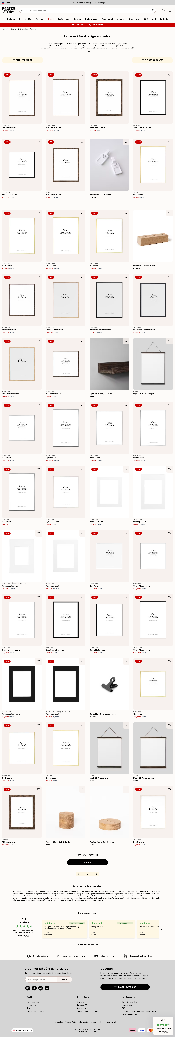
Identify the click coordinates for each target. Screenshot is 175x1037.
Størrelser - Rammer (28, 29)
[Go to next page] (96, 874)
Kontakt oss (127, 1005)
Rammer (14, 29)
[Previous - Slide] (39, 929)
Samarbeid (81, 1008)
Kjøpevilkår (58, 1022)
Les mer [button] (87, 51)
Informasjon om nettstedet (90, 1022)
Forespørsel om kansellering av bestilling (139, 1011)
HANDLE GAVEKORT (127, 987)
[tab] (164, 10)
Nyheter (30, 1008)
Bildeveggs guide (33, 1002)
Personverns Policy (113, 1022)
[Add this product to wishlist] (38, 74)
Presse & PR (82, 1005)
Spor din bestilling (129, 1002)
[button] (163, 1026)
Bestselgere (31, 1005)
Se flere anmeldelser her (87, 944)
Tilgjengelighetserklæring (87, 1011)
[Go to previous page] (78, 874)
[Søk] (153, 10)
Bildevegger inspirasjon (36, 1011)
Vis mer (87, 862)
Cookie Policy (71, 1022)
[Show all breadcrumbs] (5, 29)
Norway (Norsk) (22, 1030)
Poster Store (93, 1029)
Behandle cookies (129, 1014)
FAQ (123, 1008)
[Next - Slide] (162, 929)
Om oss (80, 1002)
